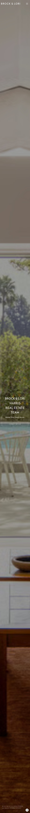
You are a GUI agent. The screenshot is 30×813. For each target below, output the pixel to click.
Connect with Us (15, 424)
